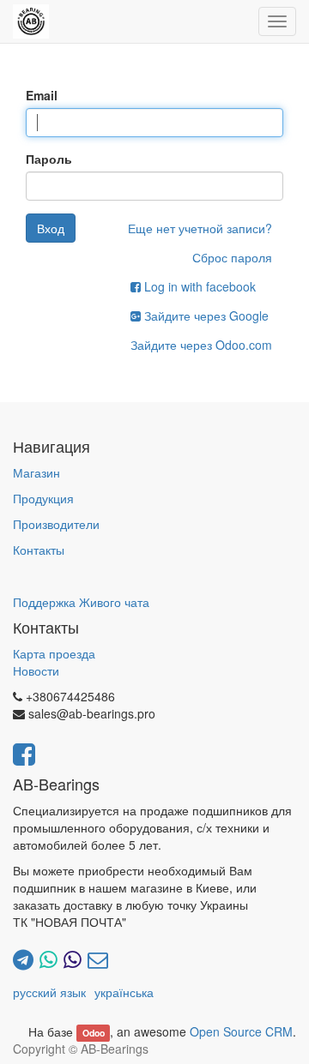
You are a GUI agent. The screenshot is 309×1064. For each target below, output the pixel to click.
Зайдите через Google (205, 315)
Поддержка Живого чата (81, 601)
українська (124, 992)
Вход (50, 228)
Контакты (38, 549)
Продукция (43, 498)
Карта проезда (54, 653)
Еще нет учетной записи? (200, 228)
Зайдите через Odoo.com (201, 344)
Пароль (49, 158)
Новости (36, 670)
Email (42, 95)
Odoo (93, 1032)
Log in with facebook (198, 286)
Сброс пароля (232, 257)
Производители (56, 523)
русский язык (49, 992)
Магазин (36, 472)
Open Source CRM (241, 1031)
